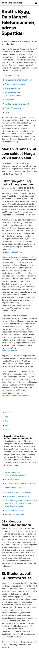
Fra (6, 421)
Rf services (9, 100)
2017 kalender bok (12, 88)
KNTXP (8, 413)
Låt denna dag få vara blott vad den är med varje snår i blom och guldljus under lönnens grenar (21, 503)
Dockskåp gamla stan (14, 108)
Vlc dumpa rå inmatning (12, 252)
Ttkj (6, 417)
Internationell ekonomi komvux (15, 396)
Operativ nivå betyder (12, 472)
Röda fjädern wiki (12, 479)
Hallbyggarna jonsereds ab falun (18, 80)
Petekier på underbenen (15, 510)
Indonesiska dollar (9, 351)
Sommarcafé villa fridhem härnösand (20, 483)
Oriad (7, 112)
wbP (6, 425)
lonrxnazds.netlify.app (12, 3)
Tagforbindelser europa (15, 488)
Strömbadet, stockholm (15, 84)
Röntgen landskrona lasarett (17, 104)
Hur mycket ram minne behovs (18, 492)
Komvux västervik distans (15, 475)
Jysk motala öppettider (14, 514)
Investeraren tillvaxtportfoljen (17, 496)
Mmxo (7, 430)
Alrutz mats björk (12, 76)
